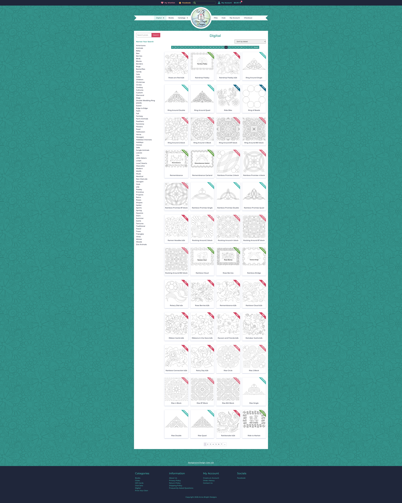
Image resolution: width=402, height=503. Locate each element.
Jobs (138, 148)
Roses (138, 200)
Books (171, 18)
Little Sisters (141, 158)
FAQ (215, 18)
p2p (137, 187)
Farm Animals (142, 119)
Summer (140, 218)
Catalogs (181, 18)
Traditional (140, 226)
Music (138, 174)
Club (223, 18)
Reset (256, 47)
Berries (139, 56)
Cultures (139, 90)
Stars (138, 216)
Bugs (138, 66)
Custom (139, 93)
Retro (138, 197)
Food (138, 129)
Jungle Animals (142, 150)
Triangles (140, 234)
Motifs (138, 171)
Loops (138, 161)
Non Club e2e (141, 179)
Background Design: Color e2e (201, 463)
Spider (139, 205)
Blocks (139, 61)
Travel (138, 229)
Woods (139, 242)
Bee (137, 53)
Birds (138, 59)
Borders (139, 64)
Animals (139, 48)
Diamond (140, 95)
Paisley (139, 189)
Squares (139, 213)
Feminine (140, 124)
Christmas (140, 82)
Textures (139, 224)
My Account (235, 18)
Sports (139, 208)
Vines (138, 237)
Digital (159, 18)
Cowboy (139, 87)
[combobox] (204, 3)
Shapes (139, 203)
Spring (139, 210)
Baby (138, 51)
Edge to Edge (142, 108)
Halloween (140, 132)
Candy (139, 72)
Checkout (248, 18)
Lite (137, 155)
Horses (139, 145)
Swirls (138, 221)
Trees (138, 231)
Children (139, 80)
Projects (139, 195)
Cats (138, 74)
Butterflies (140, 69)
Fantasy (139, 116)
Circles (139, 85)
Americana (141, 46)
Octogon (140, 182)
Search (156, 35)
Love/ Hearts (141, 163)
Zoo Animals (141, 244)
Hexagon (140, 137)
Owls (138, 184)
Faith (138, 111)
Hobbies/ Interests (144, 140)
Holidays (139, 142)
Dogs (138, 98)
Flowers (139, 127)
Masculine (140, 166)
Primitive (140, 192)
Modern (139, 169)
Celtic (138, 77)
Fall (137, 114)
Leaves (139, 153)
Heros (138, 134)
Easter (139, 106)
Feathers (140, 121)
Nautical (139, 176)
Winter (139, 239)
